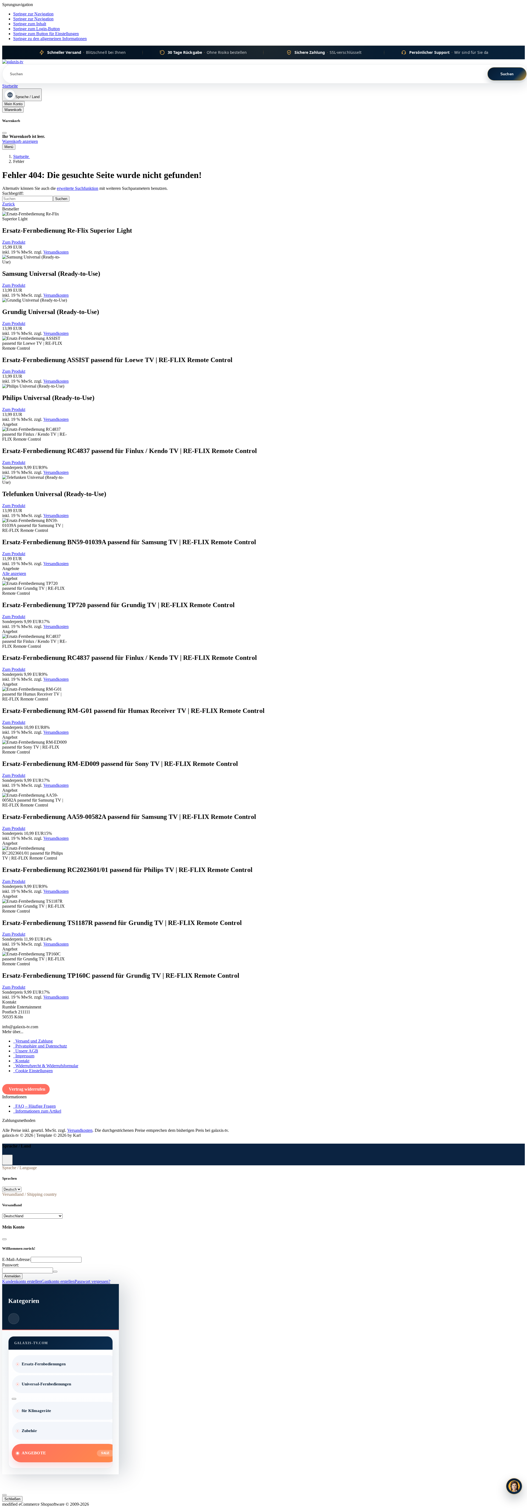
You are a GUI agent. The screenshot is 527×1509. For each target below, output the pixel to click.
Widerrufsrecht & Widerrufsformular (45, 1065)
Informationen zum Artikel (37, 1111)
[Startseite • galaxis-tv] (12, 61)
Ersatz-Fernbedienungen (44, 1364)
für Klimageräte (36, 1410)
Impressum (23, 1056)
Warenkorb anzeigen (20, 141)
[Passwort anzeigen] (55, 1271)
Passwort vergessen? (92, 1281)
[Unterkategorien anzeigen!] (14, 1399)
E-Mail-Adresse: (16, 1259)
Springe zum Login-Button (36, 28)
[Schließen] (4, 133)
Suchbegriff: (13, 193)
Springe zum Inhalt (29, 23)
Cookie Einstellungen (33, 1070)
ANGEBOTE (34, 1453)
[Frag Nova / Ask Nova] (514, 1486)
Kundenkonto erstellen (21, 1281)
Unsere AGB (25, 1051)
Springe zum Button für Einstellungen (46, 33)
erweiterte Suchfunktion (77, 188)
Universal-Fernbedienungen (46, 1384)
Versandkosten (56, 252)
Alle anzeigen (14, 573)
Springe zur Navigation (33, 14)
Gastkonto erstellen (58, 1281)
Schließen (12, 1499)
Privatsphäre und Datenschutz (40, 1046)
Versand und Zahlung (33, 1041)
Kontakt (21, 1060)
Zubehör (29, 1431)
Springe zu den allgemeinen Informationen (50, 38)
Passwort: (10, 1265)
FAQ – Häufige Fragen (34, 1106)
